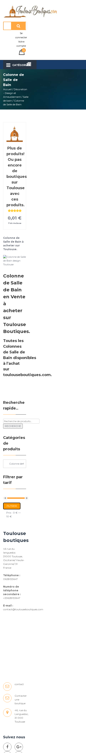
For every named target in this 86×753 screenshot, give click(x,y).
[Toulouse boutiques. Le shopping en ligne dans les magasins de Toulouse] (7, 747)
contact (19, 684)
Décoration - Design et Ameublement (15, 93)
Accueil (7, 89)
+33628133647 (11, 598)
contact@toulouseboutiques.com (23, 609)
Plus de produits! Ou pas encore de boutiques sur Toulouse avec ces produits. (16, 176)
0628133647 (10, 579)
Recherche (13, 426)
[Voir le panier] (21, 53)
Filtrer (12, 505)
